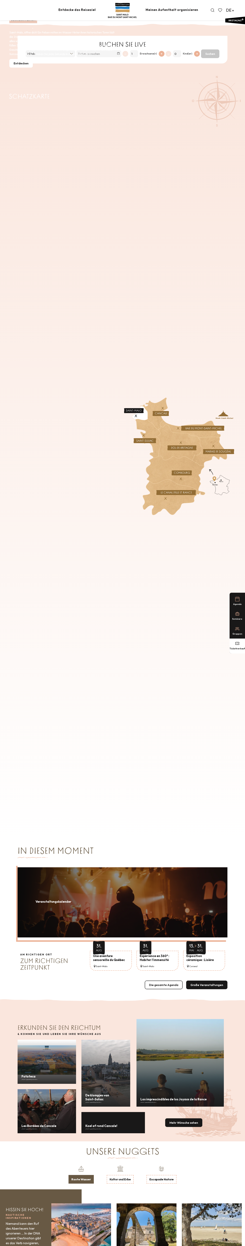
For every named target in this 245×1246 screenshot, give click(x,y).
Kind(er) (187, 53)
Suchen (210, 54)
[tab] (81, 1174)
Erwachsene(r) (148, 53)
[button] (212, 10)
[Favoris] (220, 10)
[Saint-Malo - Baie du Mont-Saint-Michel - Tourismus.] (122, 10)
